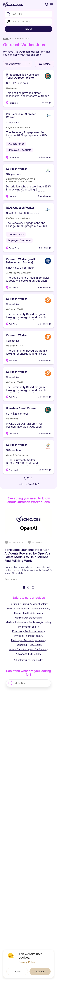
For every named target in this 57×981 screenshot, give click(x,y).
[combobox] (28, 14)
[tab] (24, 587)
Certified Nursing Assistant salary (28, 603)
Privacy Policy (27, 962)
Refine (47, 63)
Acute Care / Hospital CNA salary (28, 649)
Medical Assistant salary (28, 617)
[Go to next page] (31, 478)
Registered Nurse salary (28, 644)
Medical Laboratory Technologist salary (28, 622)
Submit (28, 29)
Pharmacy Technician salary (28, 631)
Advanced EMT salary (28, 653)
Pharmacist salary (28, 626)
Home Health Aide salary (28, 613)
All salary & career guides (28, 660)
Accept (40, 971)
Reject (17, 971)
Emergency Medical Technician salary (28, 608)
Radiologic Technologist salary (28, 640)
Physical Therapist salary (28, 635)
